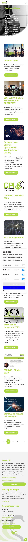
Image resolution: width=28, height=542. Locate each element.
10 (24, 441)
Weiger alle (6, 291)
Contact (12, 527)
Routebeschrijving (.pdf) (9, 523)
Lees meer (14, 484)
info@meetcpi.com (7, 518)
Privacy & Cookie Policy (9, 478)
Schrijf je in (5, 501)
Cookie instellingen (7, 480)
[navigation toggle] (25, 3)
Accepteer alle (14, 288)
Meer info (16, 265)
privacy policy (18, 260)
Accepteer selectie (14, 284)
